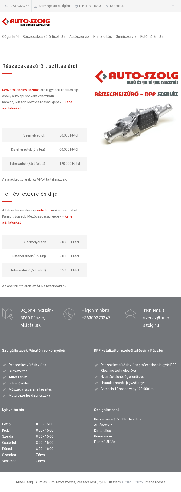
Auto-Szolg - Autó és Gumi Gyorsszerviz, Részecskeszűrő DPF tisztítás (68, 482)
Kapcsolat (117, 6)
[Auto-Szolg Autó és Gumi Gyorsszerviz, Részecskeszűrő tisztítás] (26, 22)
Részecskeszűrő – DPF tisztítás (117, 419)
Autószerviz (79, 36)
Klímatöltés (102, 36)
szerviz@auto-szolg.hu (54, 6)
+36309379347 (19, 6)
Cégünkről (10, 36)
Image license (155, 482)
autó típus (44, 210)
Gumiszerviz (126, 36)
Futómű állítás (152, 36)
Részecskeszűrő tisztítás (44, 36)
